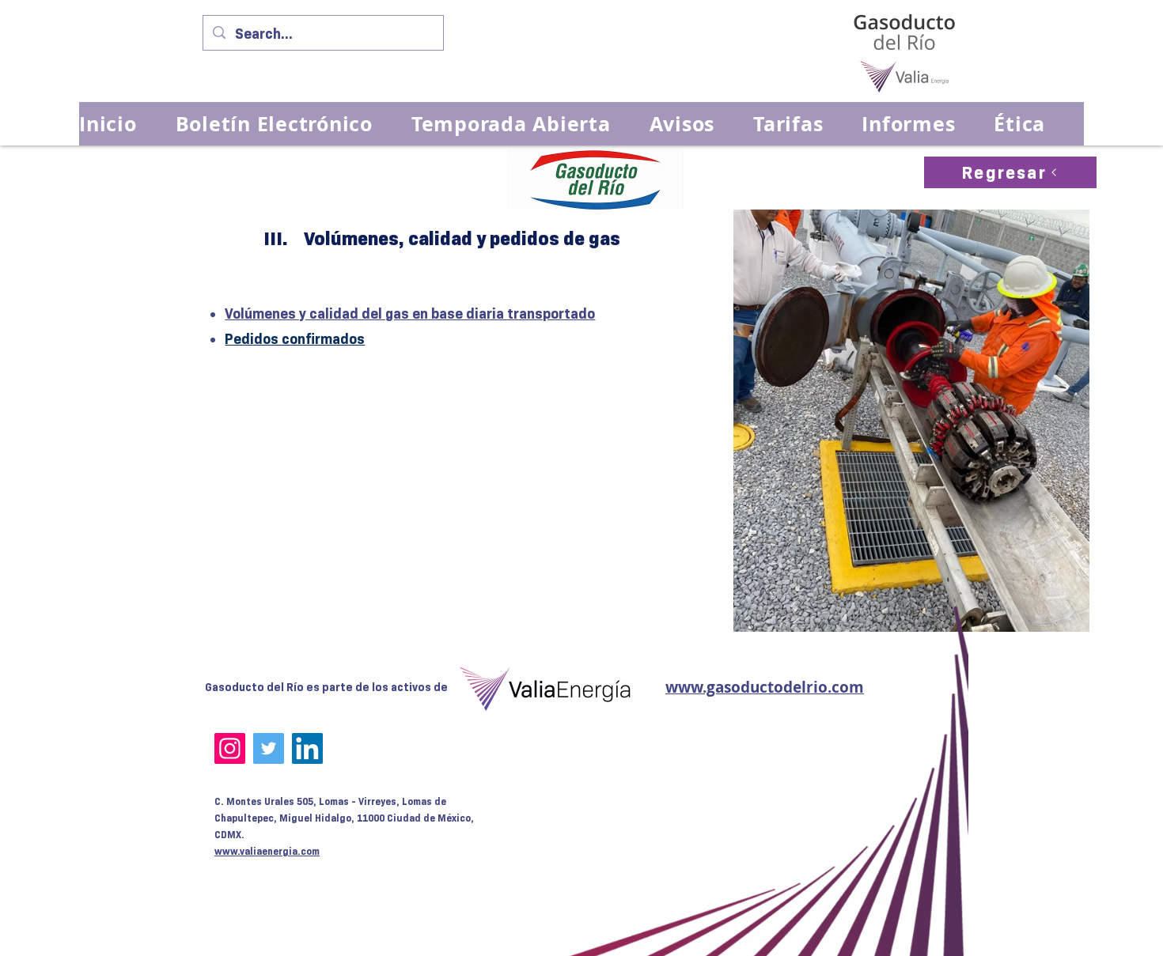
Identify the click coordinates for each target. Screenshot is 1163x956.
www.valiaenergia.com (267, 851)
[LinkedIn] (307, 748)
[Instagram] (229, 748)
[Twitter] (268, 748)
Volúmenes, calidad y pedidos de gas (462, 238)
